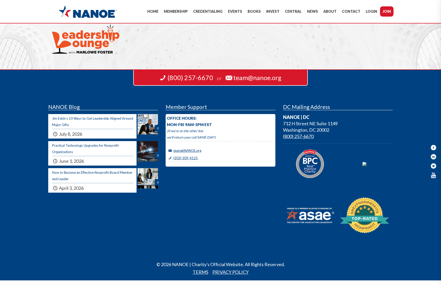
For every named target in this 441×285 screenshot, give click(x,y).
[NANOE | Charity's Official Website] (88, 11)
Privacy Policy (230, 272)
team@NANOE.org (187, 150)
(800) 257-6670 (298, 136)
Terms (200, 272)
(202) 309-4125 (185, 158)
